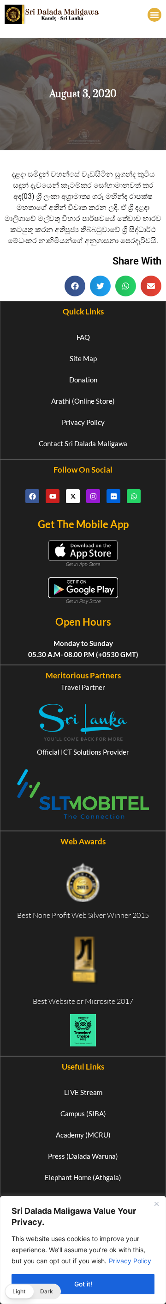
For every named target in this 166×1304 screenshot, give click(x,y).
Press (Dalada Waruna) (83, 1156)
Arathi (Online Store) (83, 401)
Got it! (83, 1284)
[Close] (156, 1203)
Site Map (83, 358)
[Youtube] (52, 496)
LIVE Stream (83, 1092)
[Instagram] (93, 496)
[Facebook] (32, 496)
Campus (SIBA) (83, 1113)
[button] (154, 15)
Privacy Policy (130, 1261)
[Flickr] (113, 496)
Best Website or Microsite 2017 (83, 1001)
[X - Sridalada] (73, 496)
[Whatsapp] (134, 496)
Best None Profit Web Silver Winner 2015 (83, 915)
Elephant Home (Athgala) (83, 1177)
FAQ (83, 337)
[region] (83, 1250)
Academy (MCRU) (83, 1135)
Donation (83, 379)
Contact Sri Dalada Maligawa (83, 443)
